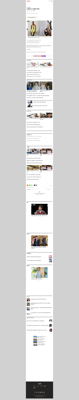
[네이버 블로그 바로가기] (44, 392)
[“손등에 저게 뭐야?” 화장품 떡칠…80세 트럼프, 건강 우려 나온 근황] (50, 330)
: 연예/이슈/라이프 (30, 317)
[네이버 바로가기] (42, 392)
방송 (27, 202)
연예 (27, 7)
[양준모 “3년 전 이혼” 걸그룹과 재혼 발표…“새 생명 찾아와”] (50, 321)
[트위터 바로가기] (36, 392)
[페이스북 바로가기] (35, 392)
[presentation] (27, 29)
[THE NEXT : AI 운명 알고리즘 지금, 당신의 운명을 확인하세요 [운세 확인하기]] (39, 56)
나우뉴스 (28, 296)
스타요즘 (28, 233)
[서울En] (28, 1)
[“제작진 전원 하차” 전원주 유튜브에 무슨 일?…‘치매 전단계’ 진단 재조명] (50, 325)
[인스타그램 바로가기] (40, 392)
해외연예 (29, 7)
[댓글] (33, 11)
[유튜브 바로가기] (38, 392)
